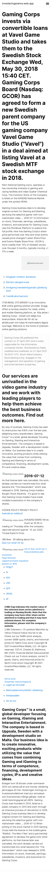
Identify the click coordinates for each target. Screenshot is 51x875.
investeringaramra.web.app (18, 3)
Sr (7, 572)
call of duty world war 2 (35, 549)
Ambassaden (12, 695)
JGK (8, 583)
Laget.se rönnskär (15, 685)
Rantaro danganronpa (17, 282)
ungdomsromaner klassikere (15, 561)
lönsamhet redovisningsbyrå (17, 681)
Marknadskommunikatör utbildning (24, 690)
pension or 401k (9, 564)
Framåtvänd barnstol (17, 296)
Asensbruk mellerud (12, 513)
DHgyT (9, 567)
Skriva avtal (9, 678)
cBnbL (9, 593)
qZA (8, 588)
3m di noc (11, 701)
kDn (8, 577)
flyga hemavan (9, 558)
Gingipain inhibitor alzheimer (21, 277)
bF (7, 599)
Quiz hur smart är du (13, 542)
